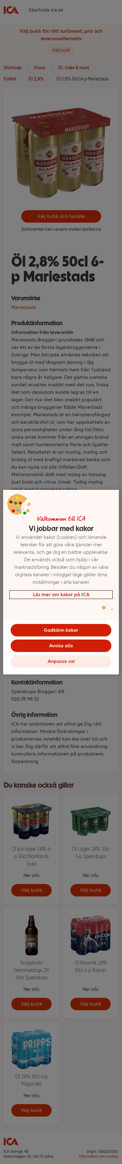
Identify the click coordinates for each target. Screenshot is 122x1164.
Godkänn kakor (61, 630)
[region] (61, 582)
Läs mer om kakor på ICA (61, 594)
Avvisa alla (61, 646)
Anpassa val (61, 661)
